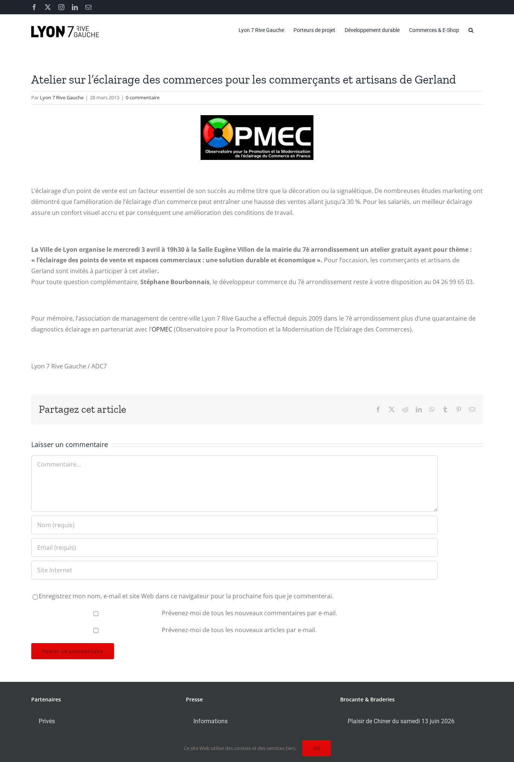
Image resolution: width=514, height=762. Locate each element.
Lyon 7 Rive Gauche (62, 97)
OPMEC (163, 329)
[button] (470, 30)
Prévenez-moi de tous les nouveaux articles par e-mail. (239, 630)
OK (316, 748)
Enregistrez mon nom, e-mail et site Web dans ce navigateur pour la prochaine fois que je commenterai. (186, 596)
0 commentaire (143, 97)
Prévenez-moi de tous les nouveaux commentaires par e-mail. (249, 613)
